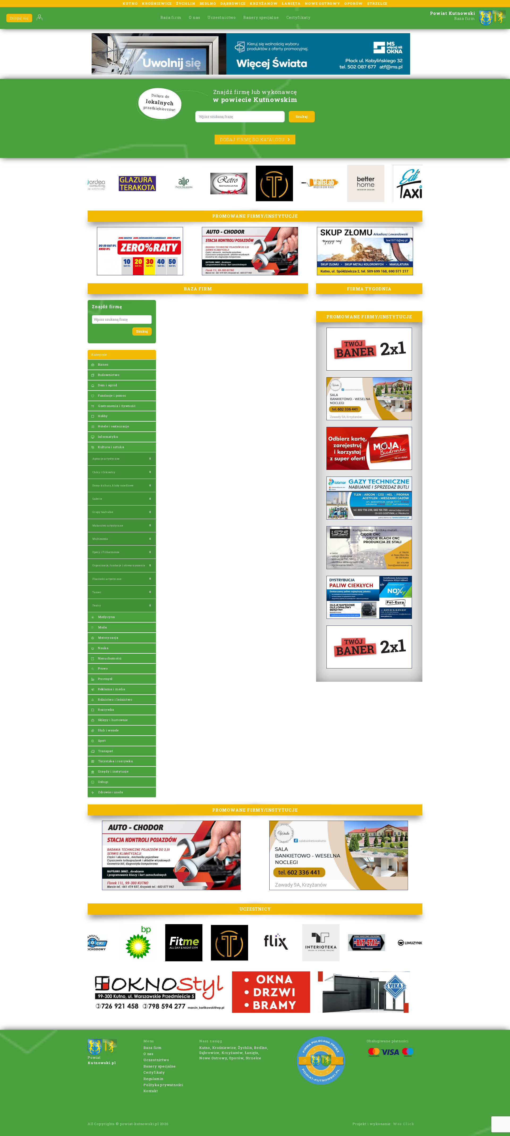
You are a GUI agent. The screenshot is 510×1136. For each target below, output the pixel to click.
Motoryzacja (107, 638)
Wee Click (403, 1123)
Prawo (102, 668)
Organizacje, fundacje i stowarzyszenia (118, 565)
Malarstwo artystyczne (107, 525)
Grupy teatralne (102, 512)
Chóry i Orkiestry (103, 472)
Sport (101, 741)
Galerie (97, 498)
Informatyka (107, 437)
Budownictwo (108, 375)
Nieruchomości (109, 658)
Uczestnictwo (221, 17)
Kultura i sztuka (110, 447)
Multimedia (100, 538)
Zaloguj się (19, 18)
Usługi (102, 782)
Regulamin (153, 1078)
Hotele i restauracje (113, 426)
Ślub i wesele (108, 730)
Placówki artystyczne (107, 578)
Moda (102, 627)
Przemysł (105, 679)
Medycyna (106, 617)
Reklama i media (111, 689)
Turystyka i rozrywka (115, 761)
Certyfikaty (298, 17)
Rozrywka (105, 709)
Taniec (96, 592)
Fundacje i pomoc (111, 395)
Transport (105, 751)
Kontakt (150, 1090)
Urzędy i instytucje (113, 771)
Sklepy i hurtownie (112, 720)
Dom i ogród (107, 385)
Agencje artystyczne (106, 458)
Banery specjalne (261, 17)
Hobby (102, 416)
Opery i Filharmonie (106, 552)
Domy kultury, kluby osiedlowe (113, 485)
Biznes (102, 364)
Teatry (96, 605)
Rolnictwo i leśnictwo (114, 699)
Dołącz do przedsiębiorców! (159, 102)
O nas (194, 17)
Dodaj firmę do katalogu (252, 139)
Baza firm (170, 17)
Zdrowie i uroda (110, 792)
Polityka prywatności (163, 1084)
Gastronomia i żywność (116, 406)
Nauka (103, 648)
